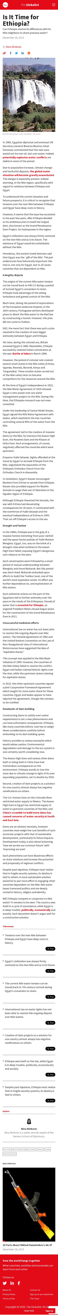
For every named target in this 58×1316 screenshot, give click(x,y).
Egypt (16, 1149)
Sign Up (49, 1310)
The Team (34, 1298)
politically (27, 910)
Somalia (40, 1149)
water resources (9, 1154)
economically (42, 910)
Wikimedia (36, 134)
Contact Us (35, 1290)
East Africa (7, 1149)
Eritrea (23, 1149)
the (30, 5)
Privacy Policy (9, 1294)
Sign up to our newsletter (41, 1294)
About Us (7, 1290)
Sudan (47, 1149)
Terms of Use (9, 1298)
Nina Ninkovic (13, 46)
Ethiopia (31, 1149)
